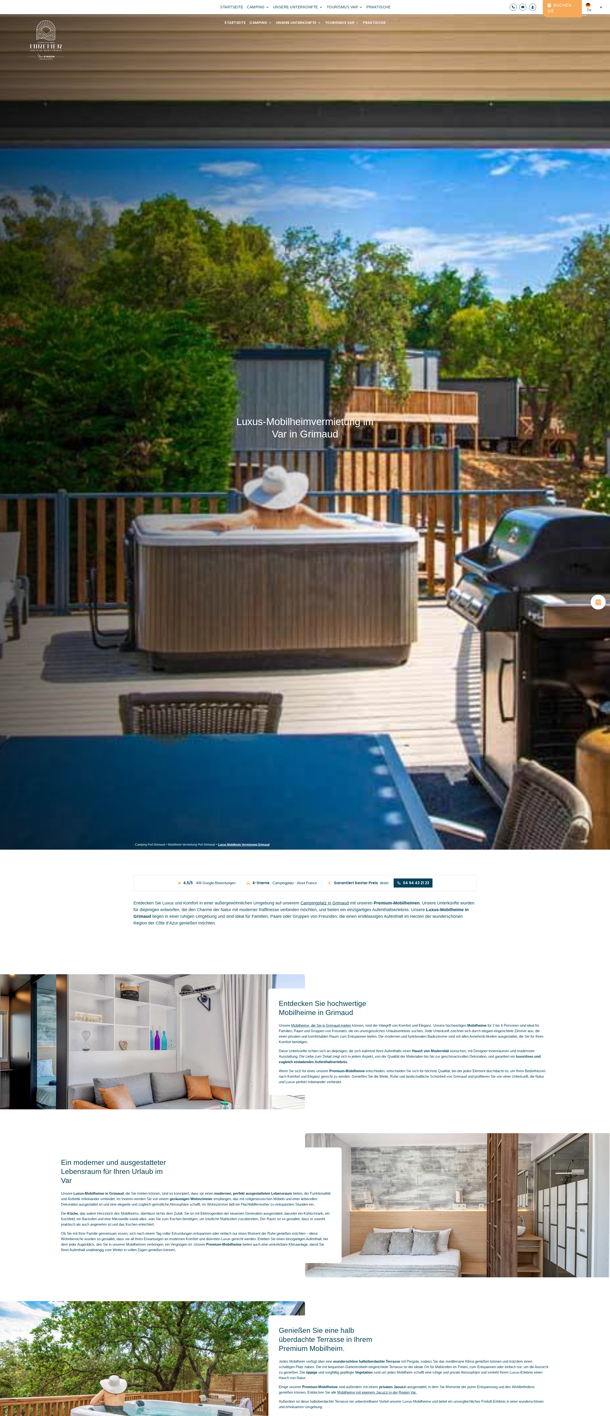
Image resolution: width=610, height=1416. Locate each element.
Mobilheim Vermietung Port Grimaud (191, 844)
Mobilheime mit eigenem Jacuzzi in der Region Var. (377, 1392)
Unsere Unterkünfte (296, 23)
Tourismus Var (340, 23)
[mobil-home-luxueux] (598, 608)
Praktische (374, 23)
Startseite (235, 23)
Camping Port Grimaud (150, 844)
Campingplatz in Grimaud (324, 903)
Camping (258, 23)
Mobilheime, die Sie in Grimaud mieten (321, 1025)
